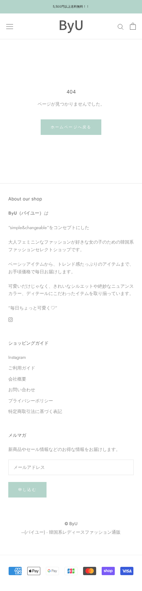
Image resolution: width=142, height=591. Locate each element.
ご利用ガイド (21, 368)
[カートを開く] (133, 26)
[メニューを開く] (9, 26)
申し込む (27, 489)
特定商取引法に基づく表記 (35, 411)
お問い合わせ (21, 389)
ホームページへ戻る (71, 127)
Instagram (17, 357)
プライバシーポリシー (30, 400)
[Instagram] (10, 319)
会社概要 (17, 379)
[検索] (121, 26)
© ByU (71, 523)
